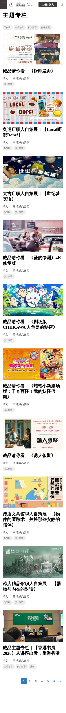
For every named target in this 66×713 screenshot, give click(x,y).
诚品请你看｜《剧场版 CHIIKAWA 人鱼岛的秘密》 (30, 324)
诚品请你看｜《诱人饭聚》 (29, 455)
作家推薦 (45, 27)
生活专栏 (19, 27)
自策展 (7, 148)
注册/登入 (47, 4)
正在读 (7, 27)
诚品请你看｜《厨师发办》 (29, 71)
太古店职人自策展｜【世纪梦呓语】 (31, 196)
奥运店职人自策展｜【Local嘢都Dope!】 (32, 132)
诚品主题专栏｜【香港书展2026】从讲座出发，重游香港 (31, 650)
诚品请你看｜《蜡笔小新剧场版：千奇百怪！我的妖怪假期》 (31, 391)
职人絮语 (32, 27)
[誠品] (21, 4)
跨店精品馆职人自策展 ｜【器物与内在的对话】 (32, 586)
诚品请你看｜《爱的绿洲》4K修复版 (32, 260)
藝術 (32, 666)
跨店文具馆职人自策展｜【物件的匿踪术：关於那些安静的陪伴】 (31, 519)
